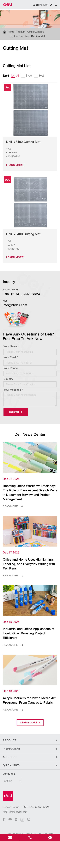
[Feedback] (50, 837)
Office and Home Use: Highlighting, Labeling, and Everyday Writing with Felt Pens (29, 564)
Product (20, 32)
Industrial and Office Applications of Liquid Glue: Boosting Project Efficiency (28, 633)
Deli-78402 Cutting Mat (23, 141)
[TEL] (30, 837)
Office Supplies (35, 32)
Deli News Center (30, 434)
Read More (10, 506)
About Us (9, 757)
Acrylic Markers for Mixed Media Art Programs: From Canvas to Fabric (29, 700)
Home (11, 32)
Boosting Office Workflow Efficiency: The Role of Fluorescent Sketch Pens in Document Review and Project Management (30, 492)
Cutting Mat (38, 36)
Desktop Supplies (19, 36)
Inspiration (11, 748)
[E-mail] (10, 837)
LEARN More (15, 165)
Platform (43, 4)
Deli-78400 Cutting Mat (23, 234)
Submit (14, 412)
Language (9, 773)
